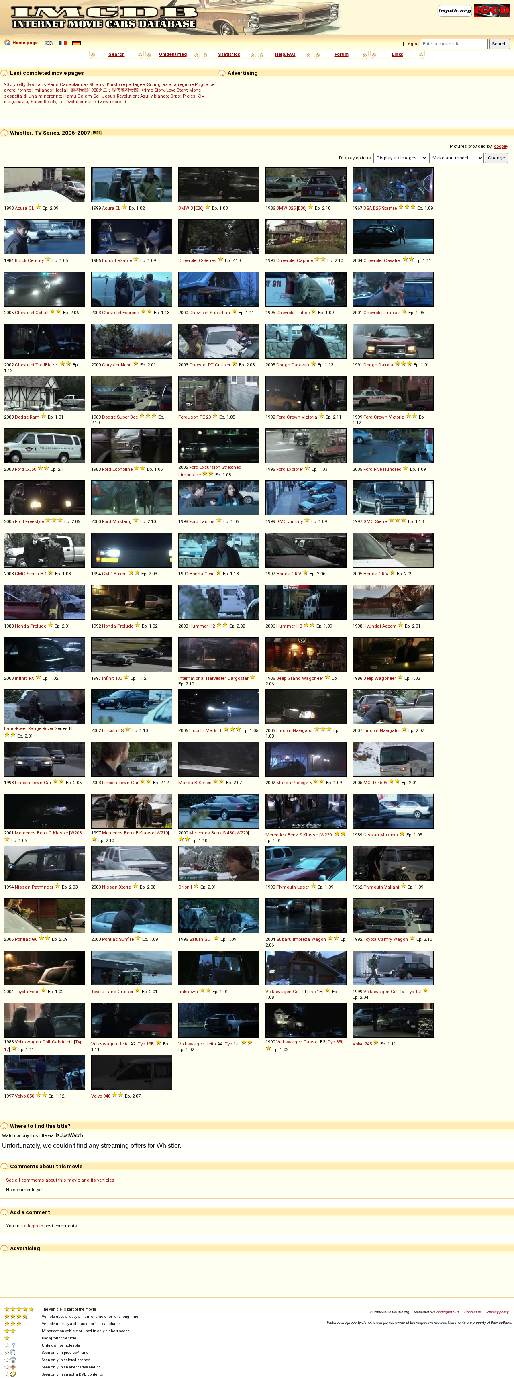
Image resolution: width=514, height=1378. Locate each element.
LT (220, 730)
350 (32, 469)
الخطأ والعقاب (24, 84)
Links (397, 54)
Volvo (358, 1044)
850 (30, 1096)
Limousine (189, 475)
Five (378, 469)
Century (36, 260)
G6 (34, 939)
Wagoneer (312, 678)
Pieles (189, 96)
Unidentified (173, 54)
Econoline (122, 469)
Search (116, 54)
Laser (303, 887)
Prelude (38, 626)
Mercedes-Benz (31, 833)
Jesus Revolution (120, 96)
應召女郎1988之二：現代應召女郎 (104, 90)
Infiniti (21, 678)
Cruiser (222, 365)
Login (411, 44)
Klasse (60, 833)
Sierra (381, 521)
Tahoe (303, 312)
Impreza (301, 939)
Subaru (284, 939)
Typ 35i (335, 1042)
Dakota (385, 365)
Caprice (305, 260)
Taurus (207, 521)
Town (37, 782)
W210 (162, 833)
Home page (25, 42)
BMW (183, 208)
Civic (209, 574)
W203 (76, 833)
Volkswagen (278, 991)
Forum (342, 54)
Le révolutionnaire (77, 101)
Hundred (392, 469)
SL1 (208, 939)
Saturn (196, 939)
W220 (242, 833)
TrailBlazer (46, 365)
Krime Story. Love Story (164, 90)
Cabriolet (61, 1042)
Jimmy (295, 521)
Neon (126, 365)
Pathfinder (42, 887)
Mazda (185, 782)
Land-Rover (15, 728)
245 (368, 1044)
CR (294, 574)
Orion (184, 887)
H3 (299, 626)
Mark (211, 730)
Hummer (198, 626)
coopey (501, 146)
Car (47, 782)
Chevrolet (188, 260)
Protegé (300, 782)
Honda (196, 574)
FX (31, 678)
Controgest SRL (447, 1312)
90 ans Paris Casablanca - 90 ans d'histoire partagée (74, 84)
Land (111, 991)
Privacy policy (497, 1312)
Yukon (120, 574)
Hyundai (372, 626)
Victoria (309, 417)
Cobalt (42, 312)
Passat (311, 1042)
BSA (367, 208)
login (33, 1226)
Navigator (303, 730)
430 (230, 833)
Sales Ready (43, 101)
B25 (377, 208)
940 (106, 1096)
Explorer (295, 469)
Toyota (370, 939)
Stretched (231, 467)
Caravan (300, 365)
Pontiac (23, 939)
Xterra (125, 887)
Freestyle (34, 521)
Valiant (391, 887)
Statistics (229, 54)
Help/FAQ (285, 54)
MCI (367, 782)
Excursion (210, 467)
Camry (385, 939)
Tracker (392, 312)
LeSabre (123, 260)
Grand (294, 678)
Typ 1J (413, 991)
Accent (389, 626)
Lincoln (109, 730)
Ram (34, 417)
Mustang (122, 521)
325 (292, 208)
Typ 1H (315, 991)
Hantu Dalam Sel (81, 96)
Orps (175, 96)
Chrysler (111, 365)
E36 (198, 208)
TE (202, 417)
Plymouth (286, 887)
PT (211, 365)
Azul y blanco (154, 96)
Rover (48, 728)
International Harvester (202, 678)
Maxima (389, 835)
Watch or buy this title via (28, 1135)
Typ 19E (145, 1044)
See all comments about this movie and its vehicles (60, 1180)
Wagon (318, 939)
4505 (382, 782)
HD (43, 574)
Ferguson (188, 417)
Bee (134, 417)
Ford (281, 417)
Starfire (389, 208)
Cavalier (392, 260)
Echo (34, 991)
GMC (281, 521)
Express (130, 312)
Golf (297, 991)
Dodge (283, 365)
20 (208, 417)
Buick (21, 260)
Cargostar (238, 678)
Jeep (281, 678)
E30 (301, 208)
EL (118, 208)
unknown (188, 991)
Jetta (123, 1044)
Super (123, 417)
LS (121, 730)
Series (209, 260)
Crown (293, 417)
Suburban (220, 312)
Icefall (62, 90)
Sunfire (126, 939)
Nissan (371, 835)
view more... (112, 101)
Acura (21, 208)
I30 (119, 678)
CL (31, 208)
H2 (212, 626)
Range (34, 728)
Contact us (473, 1312)
